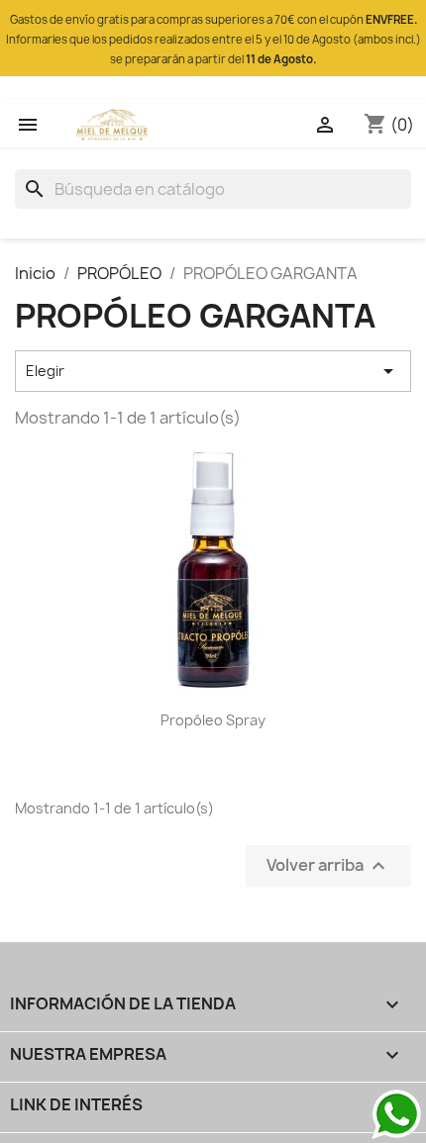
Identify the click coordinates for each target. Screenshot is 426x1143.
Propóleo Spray (213, 720)
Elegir (213, 371)
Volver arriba (328, 865)
